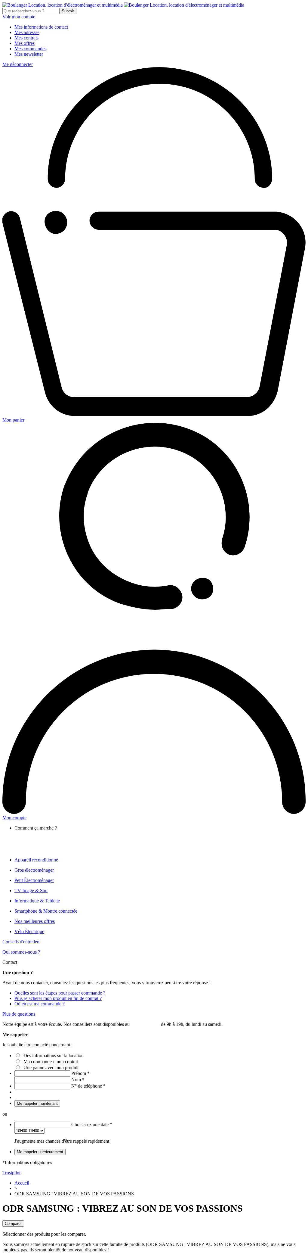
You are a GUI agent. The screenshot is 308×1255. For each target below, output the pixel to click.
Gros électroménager (34, 870)
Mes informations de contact (41, 27)
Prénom (80, 1073)
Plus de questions (18, 1014)
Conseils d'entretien (20, 941)
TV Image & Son (31, 890)
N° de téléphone (88, 1085)
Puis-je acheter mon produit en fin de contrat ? (58, 998)
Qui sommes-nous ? (21, 951)
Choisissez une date (91, 1124)
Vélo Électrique (29, 931)
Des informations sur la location (53, 1055)
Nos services (38, 838)
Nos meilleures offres (34, 921)
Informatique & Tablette (37, 900)
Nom (78, 1079)
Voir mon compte (18, 16)
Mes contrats (26, 37)
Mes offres (24, 43)
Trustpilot (11, 1172)
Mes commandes (30, 48)
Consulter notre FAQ (46, 849)
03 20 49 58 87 (145, 1024)
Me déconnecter (17, 64)
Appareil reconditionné (36, 859)
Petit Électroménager (34, 880)
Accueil (21, 1182)
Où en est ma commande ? (39, 1003)
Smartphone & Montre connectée (45, 911)
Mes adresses (26, 32)
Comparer (13, 1223)
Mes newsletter (28, 54)
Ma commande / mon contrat (50, 1061)
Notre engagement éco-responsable (59, 844)
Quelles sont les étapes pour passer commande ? (59, 992)
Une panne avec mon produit (51, 1067)
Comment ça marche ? (47, 833)
